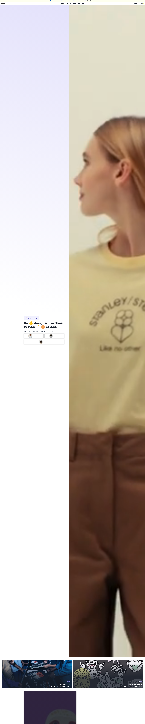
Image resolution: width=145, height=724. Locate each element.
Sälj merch (63, 684)
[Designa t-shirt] (34, 336)
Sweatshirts (81, 3)
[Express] (31, 318)
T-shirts (63, 3)
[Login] (140, 3)
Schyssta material (66, 0)
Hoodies (69, 3)
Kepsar (74, 3)
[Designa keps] (44, 341)
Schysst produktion (78, 0)
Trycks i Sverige (54, 0)
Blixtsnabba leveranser (91, 0)
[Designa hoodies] (54, 336)
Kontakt (136, 3)
